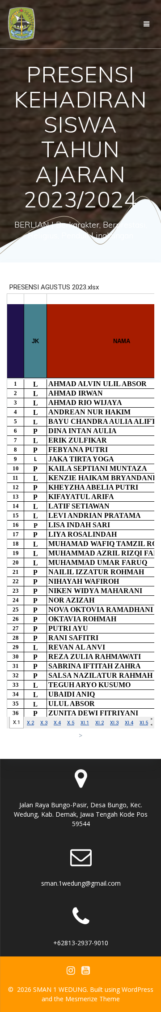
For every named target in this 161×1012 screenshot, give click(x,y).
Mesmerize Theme (92, 999)
